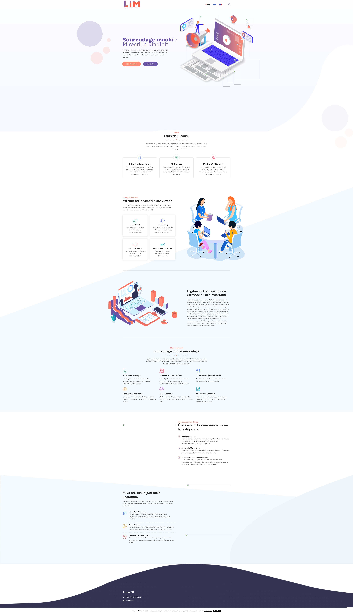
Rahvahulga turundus (132, 393)
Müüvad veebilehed (205, 393)
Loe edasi (150, 64)
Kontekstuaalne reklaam (171, 375)
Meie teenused (132, 64)
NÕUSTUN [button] (217, 611)
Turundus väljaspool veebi (208, 375)
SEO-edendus (165, 393)
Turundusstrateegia (132, 375)
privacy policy (207, 611)
